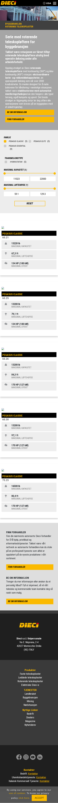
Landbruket (30, 693)
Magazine (30, 721)
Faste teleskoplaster (30, 673)
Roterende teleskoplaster (30, 681)
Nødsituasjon (30, 704)
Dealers (30, 717)
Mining (30, 701)
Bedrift (30, 713)
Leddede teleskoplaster (30, 677)
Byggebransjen (30, 697)
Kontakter (33, 773)
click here (24, 798)
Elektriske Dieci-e (30, 684)
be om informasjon (17, 112)
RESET (30, 203)
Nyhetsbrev (30, 724)
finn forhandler (15, 119)
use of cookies (17, 793)
